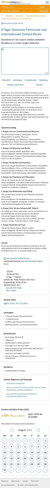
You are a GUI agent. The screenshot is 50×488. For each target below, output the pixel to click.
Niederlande (20, 383)
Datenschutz (15, 481)
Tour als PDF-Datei (13, 288)
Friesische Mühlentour (29, 394)
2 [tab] (47, 73)
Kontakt (25, 481)
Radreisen (9, 16)
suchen (42, 7)
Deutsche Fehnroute (13, 394)
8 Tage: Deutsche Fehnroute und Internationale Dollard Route (17, 19)
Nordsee (20, 390)
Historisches (35, 481)
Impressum (4, 481)
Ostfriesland (28, 390)
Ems (36, 387)
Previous (3, 61)
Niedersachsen (11, 390)
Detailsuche (44, 11)
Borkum (9, 387)
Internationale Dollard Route (36, 16)
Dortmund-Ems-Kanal (20, 387)
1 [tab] (45, 73)
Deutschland (10, 383)
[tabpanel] (25, 61)
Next (47, 61)
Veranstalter (19, 16)
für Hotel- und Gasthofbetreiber (28, 485)
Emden (31, 387)
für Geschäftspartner (8, 485)
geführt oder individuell (10, 11)
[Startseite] (2, 16)
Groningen (42, 387)
